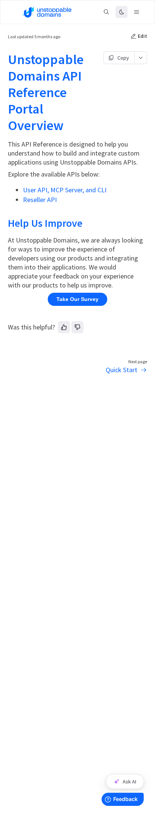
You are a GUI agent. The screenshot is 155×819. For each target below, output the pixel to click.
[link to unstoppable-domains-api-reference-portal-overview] (4, 59)
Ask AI (129, 781)
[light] (121, 12)
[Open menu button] (137, 12)
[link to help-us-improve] (4, 223)
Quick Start (121, 369)
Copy (123, 57)
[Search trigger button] (106, 12)
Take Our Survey (77, 299)
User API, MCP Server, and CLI (64, 190)
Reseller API (40, 199)
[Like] (64, 327)
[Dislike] (77, 327)
